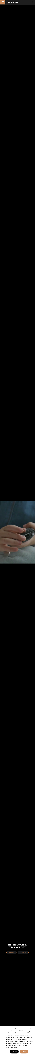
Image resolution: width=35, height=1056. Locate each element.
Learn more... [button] (14, 1047)
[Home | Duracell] (13, 2)
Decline (14, 1051)
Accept (24, 1051)
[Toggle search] (32, 2)
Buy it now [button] (11, 952)
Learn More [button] (23, 952)
